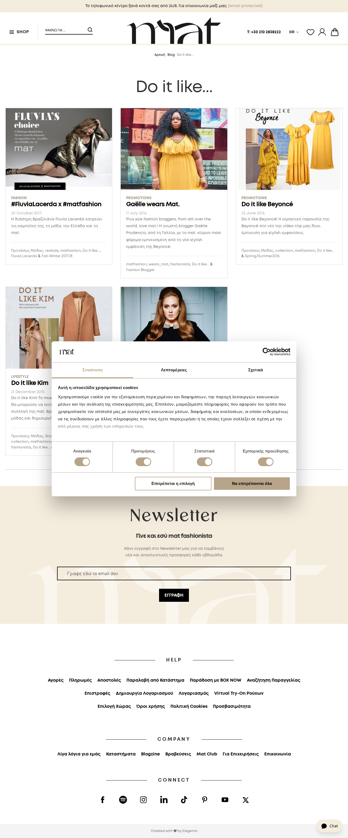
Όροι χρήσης (150, 707)
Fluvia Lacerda (24, 256)
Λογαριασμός (194, 693)
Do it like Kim (29, 383)
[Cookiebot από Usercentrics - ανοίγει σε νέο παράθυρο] (266, 352)
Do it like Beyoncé (267, 204)
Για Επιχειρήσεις (241, 754)
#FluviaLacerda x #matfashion (56, 204)
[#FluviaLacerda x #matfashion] (59, 150)
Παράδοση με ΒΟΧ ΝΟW (215, 680)
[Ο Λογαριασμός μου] (322, 32)
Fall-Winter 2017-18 (57, 256)
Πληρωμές (80, 680)
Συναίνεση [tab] (92, 370)
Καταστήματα (121, 754)
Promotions (138, 198)
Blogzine (150, 754)
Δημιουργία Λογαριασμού (144, 693)
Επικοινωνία (277, 754)
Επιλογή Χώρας (114, 707)
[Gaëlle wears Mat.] (174, 150)
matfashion (70, 250)
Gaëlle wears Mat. (152, 204)
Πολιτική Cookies (188, 707)
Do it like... (91, 250)
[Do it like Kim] (59, 328)
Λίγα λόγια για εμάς (79, 754)
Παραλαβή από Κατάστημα (155, 680)
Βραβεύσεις (178, 754)
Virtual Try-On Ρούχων (238, 693)
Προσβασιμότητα (232, 707)
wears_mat (158, 264)
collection (284, 250)
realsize (51, 250)
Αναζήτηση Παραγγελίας (273, 680)
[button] (65, 28)
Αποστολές (109, 680)
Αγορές (56, 680)
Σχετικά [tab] (255, 370)
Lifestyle (20, 376)
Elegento (189, 831)
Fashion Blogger (140, 270)
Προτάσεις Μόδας (27, 250)
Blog (171, 54)
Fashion (19, 198)
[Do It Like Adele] (174, 328)
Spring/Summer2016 (262, 256)
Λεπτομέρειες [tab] (174, 370)
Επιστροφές (97, 693)
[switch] (143, 462)
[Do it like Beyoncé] (289, 150)
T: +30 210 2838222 (264, 32)
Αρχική (159, 54)
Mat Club (207, 754)
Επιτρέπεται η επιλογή (173, 483)
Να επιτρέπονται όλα (252, 483)
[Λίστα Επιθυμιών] (310, 32)
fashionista (180, 264)
